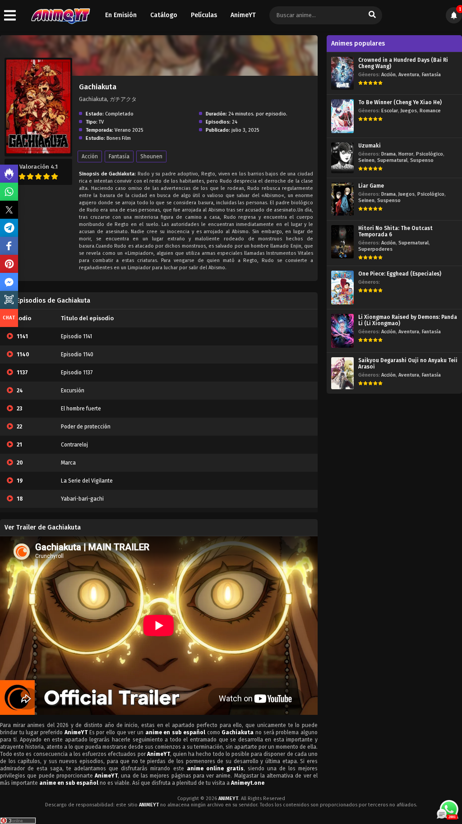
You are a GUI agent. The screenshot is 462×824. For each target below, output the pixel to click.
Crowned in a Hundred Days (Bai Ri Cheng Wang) (403, 63)
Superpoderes (375, 249)
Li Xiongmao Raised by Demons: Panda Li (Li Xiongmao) (407, 320)
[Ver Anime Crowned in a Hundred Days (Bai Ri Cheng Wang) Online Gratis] (342, 73)
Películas (204, 15)
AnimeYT (243, 15)
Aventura (408, 75)
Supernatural (392, 160)
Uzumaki (369, 146)
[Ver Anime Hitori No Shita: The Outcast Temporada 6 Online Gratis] (342, 241)
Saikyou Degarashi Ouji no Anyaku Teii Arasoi (407, 363)
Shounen (151, 156)
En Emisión (121, 15)
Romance (430, 111)
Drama (388, 154)
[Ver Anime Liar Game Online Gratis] (342, 199)
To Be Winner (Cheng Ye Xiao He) (400, 102)
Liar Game (371, 186)
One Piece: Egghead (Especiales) (399, 274)
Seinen (366, 160)
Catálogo (163, 15)
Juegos (409, 111)
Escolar (389, 111)
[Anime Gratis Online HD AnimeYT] (60, 15)
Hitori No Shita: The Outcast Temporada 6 (395, 231)
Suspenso (422, 160)
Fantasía (119, 156)
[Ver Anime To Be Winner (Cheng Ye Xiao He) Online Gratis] (342, 116)
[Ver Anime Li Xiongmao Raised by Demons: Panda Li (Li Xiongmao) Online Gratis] (342, 331)
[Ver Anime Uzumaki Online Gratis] (342, 158)
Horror (405, 154)
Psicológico (429, 154)
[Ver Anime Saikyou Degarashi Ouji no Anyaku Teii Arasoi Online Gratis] (342, 373)
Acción (90, 156)
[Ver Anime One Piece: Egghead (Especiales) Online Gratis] (342, 287)
